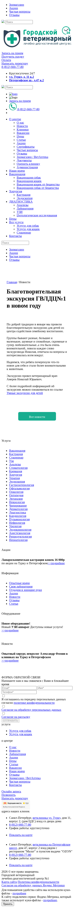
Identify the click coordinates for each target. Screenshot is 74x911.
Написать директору (15, 63)
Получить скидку (13, 56)
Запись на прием (12, 53)
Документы (24, 160)
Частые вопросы (19, 11)
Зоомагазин (16, 4)
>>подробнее (56, 563)
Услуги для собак (28, 225)
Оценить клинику (28, 163)
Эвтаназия (16, 498)
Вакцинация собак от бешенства (38, 187)
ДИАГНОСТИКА (21, 201)
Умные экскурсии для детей (25, 393)
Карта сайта (9, 882)
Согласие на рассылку (16, 716)
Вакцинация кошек (29, 181)
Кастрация (23, 194)
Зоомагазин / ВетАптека (32, 157)
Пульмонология (19, 519)
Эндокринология (20, 529)
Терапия (14, 478)
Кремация (15, 471)
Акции (13, 8)
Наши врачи (17, 170)
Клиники (23, 129)
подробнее (19, 893)
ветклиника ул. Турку (46, 817)
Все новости (37, 416)
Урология (15, 526)
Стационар (24, 232)
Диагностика (17, 512)
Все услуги (16, 222)
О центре (15, 119)
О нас (20, 122)
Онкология (16, 491)
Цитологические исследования (37, 215)
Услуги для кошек (28, 229)
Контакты (15, 236)
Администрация (27, 167)
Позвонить (9, 795)
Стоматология (18, 467)
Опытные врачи (19, 583)
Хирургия (15, 191)
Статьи (21, 139)
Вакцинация (17, 174)
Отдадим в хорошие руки (25, 590)
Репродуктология (20, 536)
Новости (22, 126)
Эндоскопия (24, 198)
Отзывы (14, 15)
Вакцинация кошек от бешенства (38, 184)
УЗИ (20, 212)
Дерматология (18, 509)
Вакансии (23, 133)
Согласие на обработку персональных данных (31, 709)
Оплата (6, 60)
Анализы (22, 205)
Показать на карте (20, 835)
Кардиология (17, 516)
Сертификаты (26, 146)
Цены (20, 136)
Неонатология (18, 540)
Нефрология (17, 522)
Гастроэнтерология (21, 485)
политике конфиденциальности (34, 702)
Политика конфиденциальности (38, 882)
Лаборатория (25, 208)
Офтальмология (19, 488)
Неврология (17, 502)
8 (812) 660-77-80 (13, 67)
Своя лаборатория (20, 586)
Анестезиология (19, 533)
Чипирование (18, 505)
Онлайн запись (11, 791)
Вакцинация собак (29, 177)
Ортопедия (16, 495)
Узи (11, 461)
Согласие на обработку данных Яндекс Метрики (33, 885)
